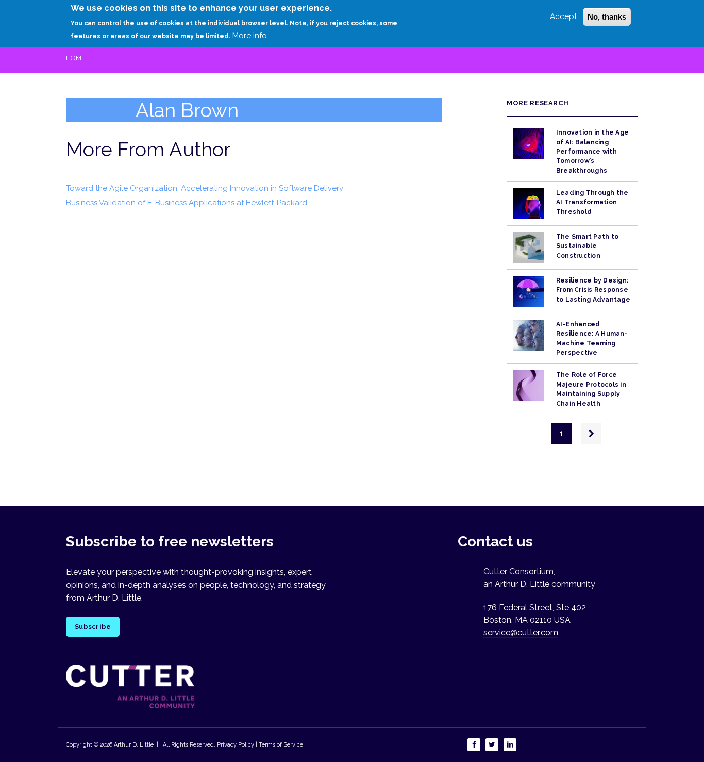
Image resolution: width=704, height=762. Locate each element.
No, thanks (607, 16)
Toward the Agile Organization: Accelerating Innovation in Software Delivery (204, 188)
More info (249, 35)
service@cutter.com (520, 632)
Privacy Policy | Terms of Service (260, 744)
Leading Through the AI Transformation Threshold (592, 202)
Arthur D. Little (133, 744)
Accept (563, 16)
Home (76, 58)
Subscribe (93, 627)
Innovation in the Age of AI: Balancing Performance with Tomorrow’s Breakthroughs (592, 151)
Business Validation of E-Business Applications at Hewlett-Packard (186, 202)
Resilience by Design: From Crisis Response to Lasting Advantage (593, 290)
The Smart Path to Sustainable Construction (587, 246)
